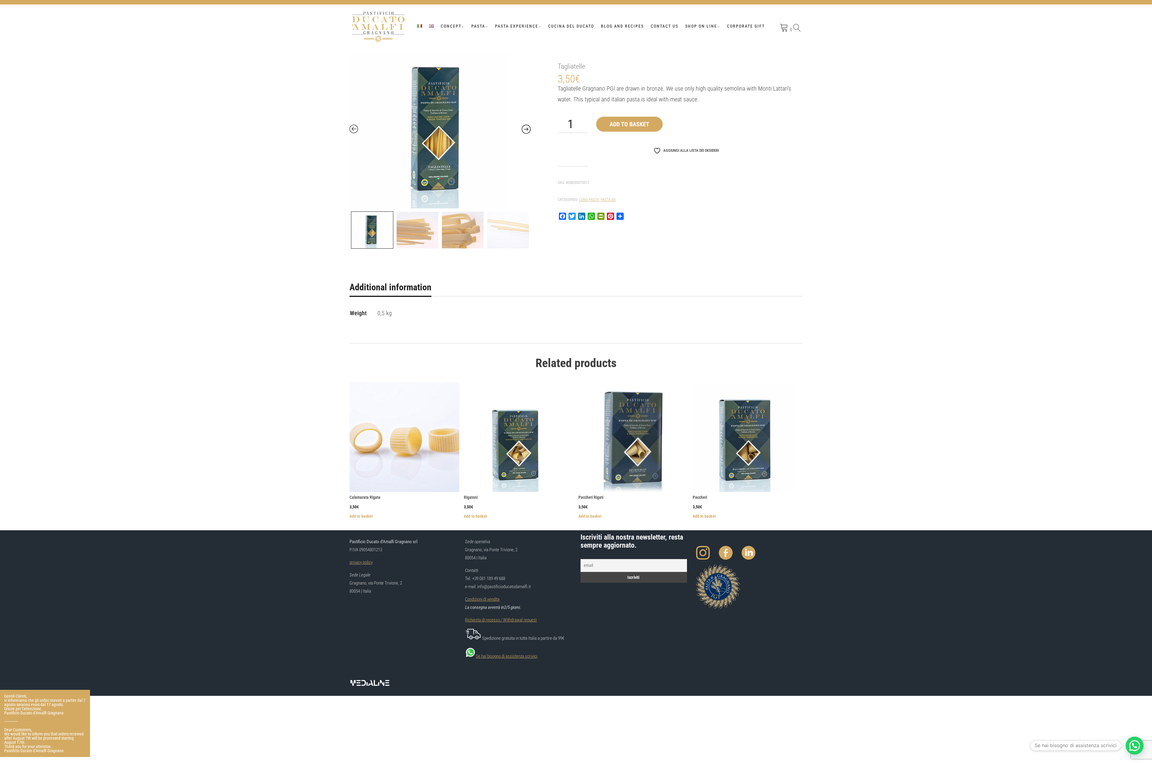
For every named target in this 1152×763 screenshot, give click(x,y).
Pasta (478, 26)
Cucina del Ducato (571, 26)
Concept (451, 26)
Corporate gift (746, 26)
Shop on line (701, 26)
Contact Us (664, 26)
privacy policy (361, 562)
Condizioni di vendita (482, 599)
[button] (1135, 746)
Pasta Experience (516, 26)
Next (525, 229)
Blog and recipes (622, 26)
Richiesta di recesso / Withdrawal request (501, 620)
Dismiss (79, 751)
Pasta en (608, 199)
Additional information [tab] (390, 287)
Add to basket (629, 124)
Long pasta (589, 199)
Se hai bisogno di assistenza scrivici (506, 656)
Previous (350, 229)
